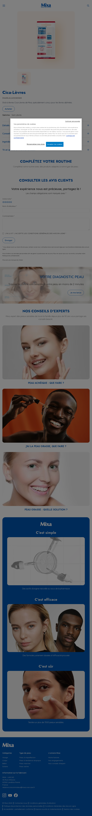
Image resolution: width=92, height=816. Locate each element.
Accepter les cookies (54, 144)
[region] (46, 134)
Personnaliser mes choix (36, 144)
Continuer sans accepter (72, 121)
